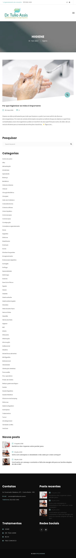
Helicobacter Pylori (8, 309)
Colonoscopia (7, 215)
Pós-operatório (7, 376)
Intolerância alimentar (9, 353)
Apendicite (5, 174)
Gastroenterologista (8, 301)
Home (7, 529)
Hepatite (5, 316)
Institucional (6, 346)
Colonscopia (6, 219)
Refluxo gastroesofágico (10, 383)
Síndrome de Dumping (9, 398)
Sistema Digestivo (8, 406)
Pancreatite (6, 372)
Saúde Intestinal (7, 395)
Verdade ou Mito (7, 425)
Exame (4, 279)
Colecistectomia (7, 204)
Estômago (5, 275)
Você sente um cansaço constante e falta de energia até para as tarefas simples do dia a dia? (42, 463)
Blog (7, 537)
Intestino (5, 350)
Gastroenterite (7, 297)
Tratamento (6, 413)
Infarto (4, 331)
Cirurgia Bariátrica (8, 192)
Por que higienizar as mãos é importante (21, 106)
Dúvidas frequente (8, 252)
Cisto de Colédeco (8, 200)
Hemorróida (6, 312)
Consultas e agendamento (11, 226)
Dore (4, 249)
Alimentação (6, 166)
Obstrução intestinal (8, 368)
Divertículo (6, 241)
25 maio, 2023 (9, 110)
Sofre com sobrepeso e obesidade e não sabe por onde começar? (36, 455)
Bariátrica (5, 181)
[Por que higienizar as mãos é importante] (67, 95)
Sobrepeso (6, 410)
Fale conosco (10, 541)
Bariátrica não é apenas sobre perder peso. (28, 446)
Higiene (4, 324)
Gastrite (4, 294)
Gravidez (5, 305)
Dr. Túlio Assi (10, 533)
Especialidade (7, 271)
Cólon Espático (7, 211)
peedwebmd (40, 554)
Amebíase (5, 170)
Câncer (4, 189)
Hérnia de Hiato (7, 320)
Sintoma (5, 402)
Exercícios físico (7, 282)
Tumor (4, 417)
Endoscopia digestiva (9, 260)
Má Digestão (6, 357)
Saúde (4, 387)
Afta (3, 163)
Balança (5, 178)
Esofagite (5, 264)
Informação (6, 342)
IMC (3, 327)
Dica (4, 230)
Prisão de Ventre (7, 380)
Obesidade (6, 365)
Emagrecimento (7, 256)
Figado (4, 286)
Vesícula (5, 428)
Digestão (5, 234)
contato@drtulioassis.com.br (17, 496)
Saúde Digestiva (7, 391)
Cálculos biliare (7, 185)
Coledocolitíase (7, 207)
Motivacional (6, 361)
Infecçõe (5, 335)
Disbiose (5, 237)
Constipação (6, 222)
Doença (5, 245)
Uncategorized (7, 421)
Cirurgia (5, 196)
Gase (4, 290)
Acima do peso (7, 159)
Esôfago (5, 267)
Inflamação (6, 338)
